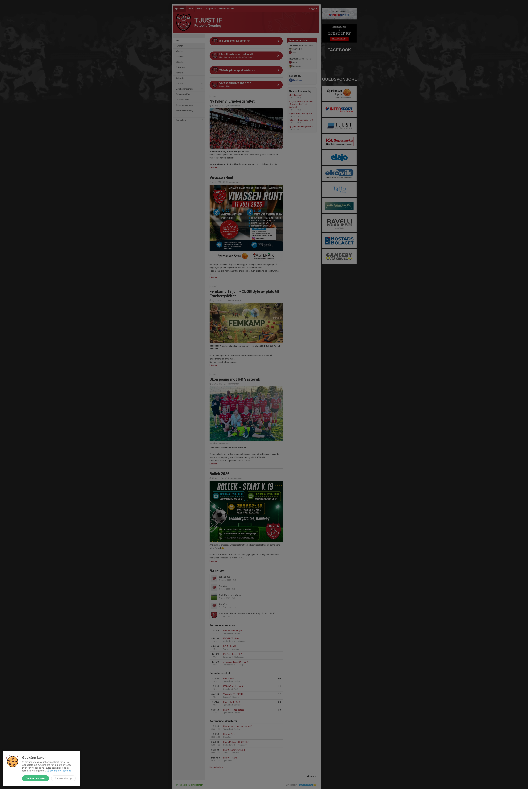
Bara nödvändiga (63, 778)
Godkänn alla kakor (35, 778)
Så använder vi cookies (59, 770)
